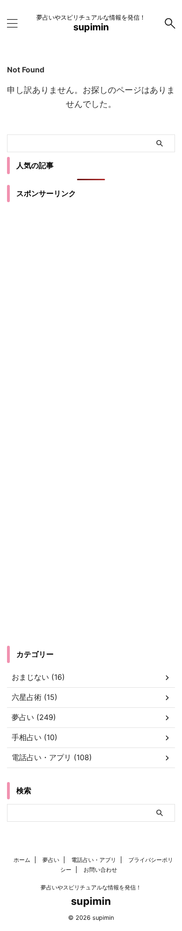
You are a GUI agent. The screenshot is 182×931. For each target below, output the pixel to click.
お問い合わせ (100, 869)
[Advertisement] (91, 312)
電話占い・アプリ (93, 859)
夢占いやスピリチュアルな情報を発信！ (91, 887)
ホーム (22, 859)
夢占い (50, 859)
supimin (91, 27)
